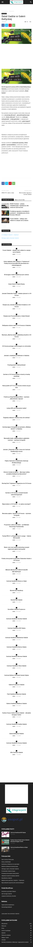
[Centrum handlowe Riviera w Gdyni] (5, 849)
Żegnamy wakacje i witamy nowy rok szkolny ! (16, 417)
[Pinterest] (10, 25)
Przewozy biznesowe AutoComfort (10, 873)
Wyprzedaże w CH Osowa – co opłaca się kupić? (16, 504)
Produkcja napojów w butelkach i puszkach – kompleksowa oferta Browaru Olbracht (19, 213)
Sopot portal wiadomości (8, 904)
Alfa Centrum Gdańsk (16, 752)
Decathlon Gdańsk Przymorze (16, 609)
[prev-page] (2, 226)
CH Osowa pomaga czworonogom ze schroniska (16, 346)
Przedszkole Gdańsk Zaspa (8, 871)
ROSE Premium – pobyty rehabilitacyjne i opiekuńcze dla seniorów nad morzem (19, 205)
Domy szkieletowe (6, 862)
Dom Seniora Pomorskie (8, 859)
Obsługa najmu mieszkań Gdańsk (10, 238)
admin (14, 254)
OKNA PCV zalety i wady (8, 193)
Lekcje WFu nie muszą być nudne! (16, 408)
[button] (2, 2)
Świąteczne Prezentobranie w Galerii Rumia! (16, 316)
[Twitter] (6, 25)
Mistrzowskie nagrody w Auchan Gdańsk (25, 193)
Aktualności (11, 11)
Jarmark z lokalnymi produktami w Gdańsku (16, 355)
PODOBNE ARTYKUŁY (7, 199)
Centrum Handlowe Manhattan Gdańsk (16, 637)
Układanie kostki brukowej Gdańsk (10, 875)
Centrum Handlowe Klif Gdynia (16, 628)
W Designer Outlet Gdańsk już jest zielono (16, 274)
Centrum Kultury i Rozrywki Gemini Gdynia (16, 675)
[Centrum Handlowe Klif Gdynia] (5, 834)
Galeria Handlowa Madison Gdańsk (16, 703)
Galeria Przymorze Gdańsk (16, 684)
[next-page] (5, 226)
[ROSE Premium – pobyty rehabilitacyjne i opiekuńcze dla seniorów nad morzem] (5, 205)
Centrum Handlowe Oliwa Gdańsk (16, 666)
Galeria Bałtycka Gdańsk (16, 733)
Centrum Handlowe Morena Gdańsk (16, 656)
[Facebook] (3, 25)
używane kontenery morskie (9, 896)
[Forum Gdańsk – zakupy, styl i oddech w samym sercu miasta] (5, 220)
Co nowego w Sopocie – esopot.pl (10, 234)
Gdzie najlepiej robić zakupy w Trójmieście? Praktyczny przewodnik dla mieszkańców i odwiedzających (16, 263)
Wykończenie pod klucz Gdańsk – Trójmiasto (13, 880)
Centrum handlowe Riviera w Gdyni (16, 581)
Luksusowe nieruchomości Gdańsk (10, 913)
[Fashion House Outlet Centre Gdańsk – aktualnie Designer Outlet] (5, 842)
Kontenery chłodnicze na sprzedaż (10, 864)
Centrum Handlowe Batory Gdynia (16, 647)
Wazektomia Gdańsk (7, 878)
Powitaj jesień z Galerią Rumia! (16, 365)
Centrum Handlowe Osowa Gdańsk (16, 743)
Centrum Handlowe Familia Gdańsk (16, 724)
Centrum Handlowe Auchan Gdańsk (16, 618)
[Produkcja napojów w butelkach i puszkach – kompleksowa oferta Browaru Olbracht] (5, 213)
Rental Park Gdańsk (16, 600)
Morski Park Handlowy (16, 590)
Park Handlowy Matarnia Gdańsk (16, 694)
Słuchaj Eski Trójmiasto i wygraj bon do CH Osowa (16, 483)
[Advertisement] (16, 7)
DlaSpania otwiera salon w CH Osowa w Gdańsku (16, 325)
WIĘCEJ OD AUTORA (20, 199)
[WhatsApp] (13, 25)
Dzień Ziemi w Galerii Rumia (16, 284)
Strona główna (5, 11)
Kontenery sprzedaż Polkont (9, 891)
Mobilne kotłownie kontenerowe (10, 866)
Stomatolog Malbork (7, 907)
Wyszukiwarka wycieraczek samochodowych (13, 882)
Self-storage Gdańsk (7, 893)
